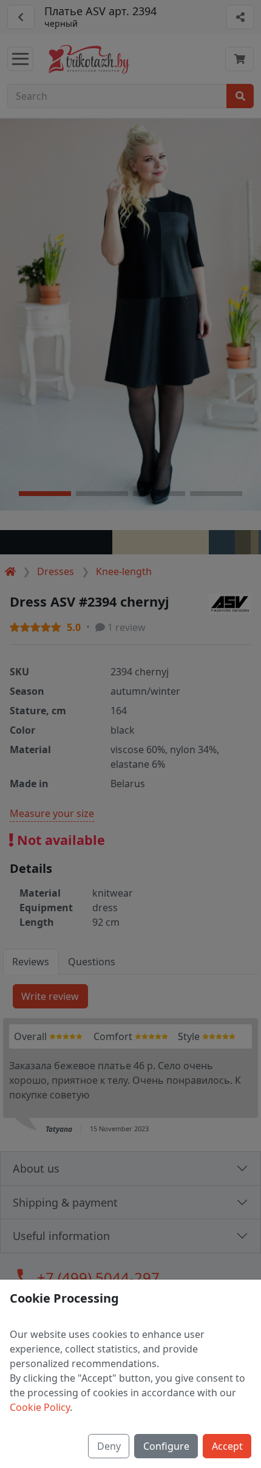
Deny (109, 1446)
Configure (166, 1446)
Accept (227, 1446)
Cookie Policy (40, 1407)
